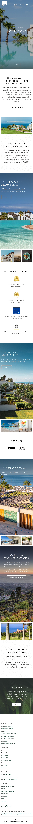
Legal (2, 814)
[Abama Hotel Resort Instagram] (6, 806)
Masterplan (4, 741)
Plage (2, 762)
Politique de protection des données (22, 813)
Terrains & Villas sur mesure (8, 733)
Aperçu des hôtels (6, 774)
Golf (2, 750)
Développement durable (7, 786)
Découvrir (6, 197)
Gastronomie (4, 755)
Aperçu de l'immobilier (7, 726)
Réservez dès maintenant (16, 107)
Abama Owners (20, 4)
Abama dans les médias (7, 791)
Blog (2, 798)
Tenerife (3, 767)
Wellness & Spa (5, 757)
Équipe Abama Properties (8, 743)
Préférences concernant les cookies (14, 814)
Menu (27, 821)
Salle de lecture (5, 788)
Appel (5, 821)
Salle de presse (5, 793)
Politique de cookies (6, 813)
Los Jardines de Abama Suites (9, 779)
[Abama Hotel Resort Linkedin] (10, 806)
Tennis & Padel (5, 753)
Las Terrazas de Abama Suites (9, 777)
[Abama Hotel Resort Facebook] (2, 806)
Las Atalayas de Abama (7, 738)
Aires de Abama (5, 731)
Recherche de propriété (7, 728)
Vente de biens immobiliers (16, 821)
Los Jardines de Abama (7, 736)
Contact (16, 704)
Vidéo (16, 64)
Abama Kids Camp (6, 760)
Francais (29, 4)
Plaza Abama (4, 765)
